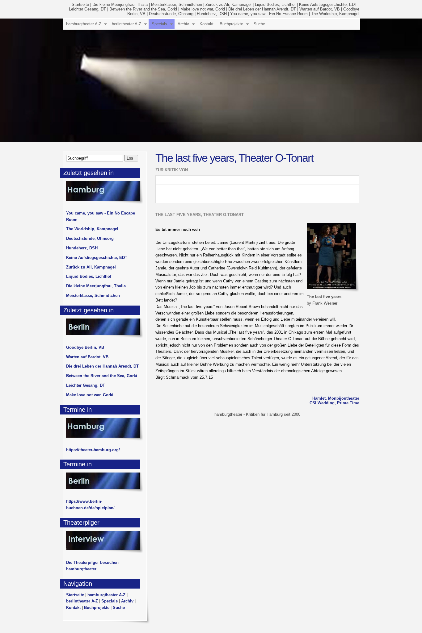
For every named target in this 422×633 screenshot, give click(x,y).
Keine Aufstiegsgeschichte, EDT (328, 4)
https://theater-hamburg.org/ (93, 450)
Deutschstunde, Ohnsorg (171, 13)
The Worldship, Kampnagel (335, 13)
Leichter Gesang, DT (87, 9)
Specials (159, 24)
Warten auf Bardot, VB (319, 9)
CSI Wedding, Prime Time (334, 403)
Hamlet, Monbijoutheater (335, 398)
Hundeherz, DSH (212, 13)
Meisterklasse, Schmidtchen (176, 4)
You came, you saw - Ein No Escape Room (269, 13)
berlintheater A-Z (126, 24)
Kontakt (206, 24)
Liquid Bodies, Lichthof (275, 4)
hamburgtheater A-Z (83, 24)
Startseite (80, 4)
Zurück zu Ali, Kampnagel (228, 4)
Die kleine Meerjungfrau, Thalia (120, 4)
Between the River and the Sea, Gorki (143, 9)
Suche (259, 24)
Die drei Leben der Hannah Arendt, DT (262, 9)
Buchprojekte (231, 24)
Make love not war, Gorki (202, 9)
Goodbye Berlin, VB (85, 347)
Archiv (183, 24)
